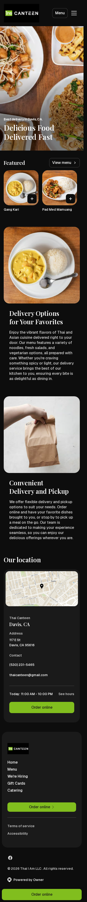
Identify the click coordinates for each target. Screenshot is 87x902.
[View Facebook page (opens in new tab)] (10, 858)
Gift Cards (16, 783)
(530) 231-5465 (21, 666)
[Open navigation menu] (74, 13)
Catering (15, 790)
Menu (60, 13)
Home (12, 762)
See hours (66, 694)
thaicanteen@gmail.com (28, 676)
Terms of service (21, 826)
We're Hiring (17, 776)
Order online (41, 707)
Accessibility (17, 833)
